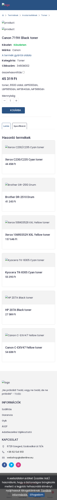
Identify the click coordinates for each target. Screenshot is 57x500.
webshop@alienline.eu (20, 457)
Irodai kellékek (29, 15)
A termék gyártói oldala (17, 55)
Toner (44, 15)
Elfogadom (36, 495)
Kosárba (15, 110)
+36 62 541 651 (15, 451)
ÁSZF (4, 426)
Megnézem (28, 168)
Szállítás (7, 409)
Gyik (4, 420)
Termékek (13, 15)
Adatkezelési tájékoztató (17, 432)
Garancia (7, 415)
